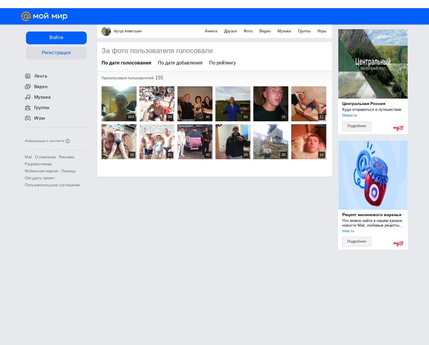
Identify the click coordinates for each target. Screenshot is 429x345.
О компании (45, 157)
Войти (56, 37)
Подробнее (356, 126)
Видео (265, 31)
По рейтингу (222, 62)
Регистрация (56, 52)
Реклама (66, 157)
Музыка (285, 31)
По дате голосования (126, 62)
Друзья (231, 31)
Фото (249, 31)
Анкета (211, 31)
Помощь (68, 171)
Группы (305, 31)
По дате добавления (180, 62)
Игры (322, 31)
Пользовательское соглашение (52, 185)
